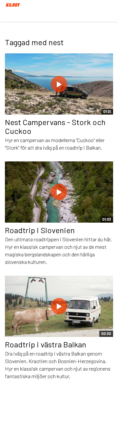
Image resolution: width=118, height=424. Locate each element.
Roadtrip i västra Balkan (45, 344)
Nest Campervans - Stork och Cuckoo (55, 126)
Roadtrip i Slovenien (40, 230)
